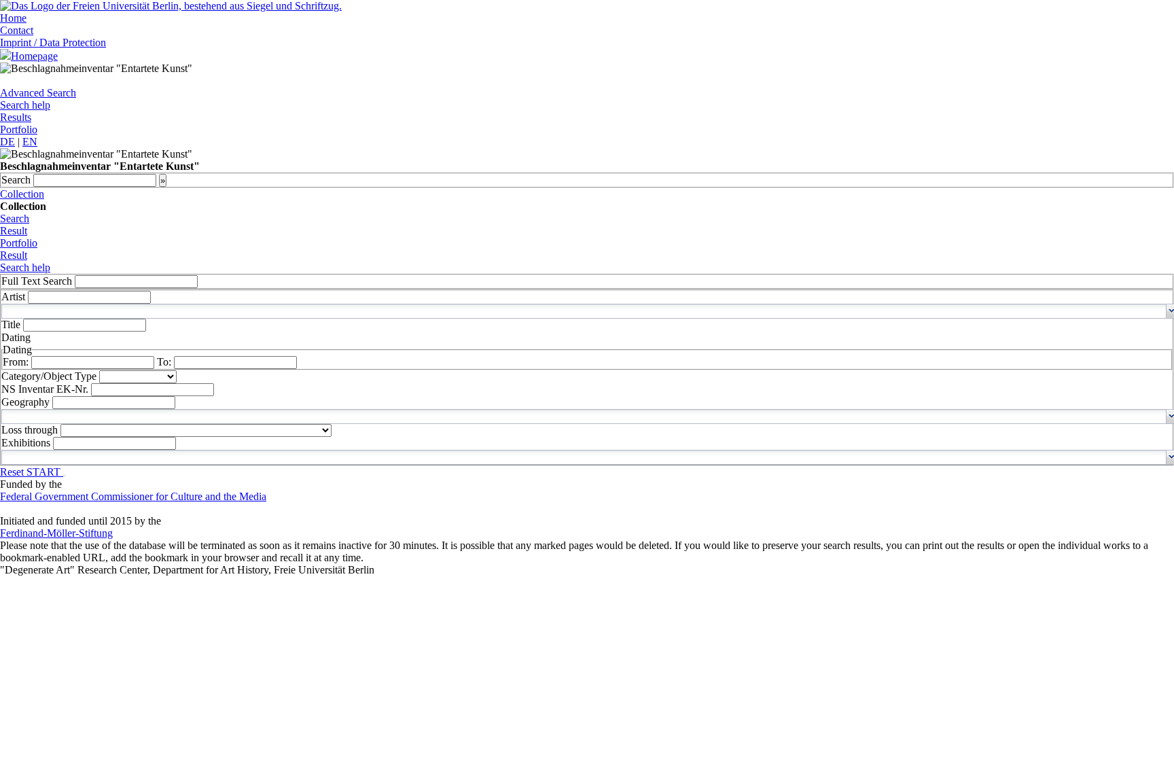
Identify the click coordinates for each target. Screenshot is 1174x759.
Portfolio (18, 129)
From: (17, 362)
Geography (26, 402)
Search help (25, 105)
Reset (13, 472)
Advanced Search (38, 93)
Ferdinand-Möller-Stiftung (56, 533)
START (44, 472)
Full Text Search (36, 281)
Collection (22, 194)
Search (17, 180)
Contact (16, 30)
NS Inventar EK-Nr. (46, 389)
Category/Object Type (50, 376)
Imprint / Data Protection (53, 42)
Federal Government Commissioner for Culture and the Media (133, 496)
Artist (14, 296)
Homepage (34, 56)
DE (7, 141)
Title (12, 324)
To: (165, 362)
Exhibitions (27, 442)
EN (29, 141)
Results (15, 117)
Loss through (30, 430)
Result (13, 230)
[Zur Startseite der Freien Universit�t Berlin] (171, 6)
